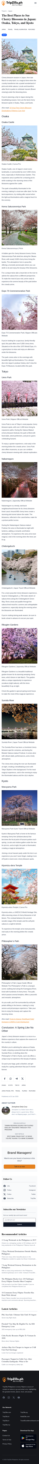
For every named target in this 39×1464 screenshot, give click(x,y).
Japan (10, 11)
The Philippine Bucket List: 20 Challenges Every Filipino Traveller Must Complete (18, 1280)
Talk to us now (19, 1166)
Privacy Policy (7, 1444)
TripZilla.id (5, 1416)
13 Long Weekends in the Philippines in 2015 (19, 1240)
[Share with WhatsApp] (11, 1079)
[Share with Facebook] (5, 1079)
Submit (19, 1224)
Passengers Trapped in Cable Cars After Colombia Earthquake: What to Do (17, 1360)
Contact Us (6, 1435)
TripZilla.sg (24, 1412)
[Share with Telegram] (17, 1079)
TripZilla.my (6, 1425)
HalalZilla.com (25, 1416)
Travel (4, 11)
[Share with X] (22, 1079)
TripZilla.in (5, 1420)
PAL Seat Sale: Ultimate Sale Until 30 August (19, 1314)
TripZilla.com (6, 1412)
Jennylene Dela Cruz (19, 1107)
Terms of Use (6, 1439)
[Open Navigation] (35, 3)
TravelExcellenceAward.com (29, 1420)
